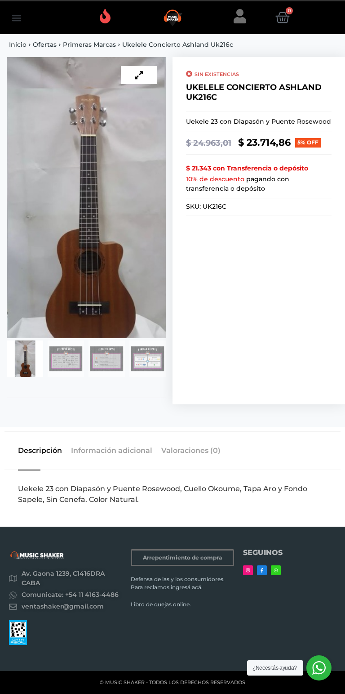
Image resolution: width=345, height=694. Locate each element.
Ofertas (45, 44)
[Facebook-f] (262, 570)
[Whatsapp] (276, 570)
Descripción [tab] (40, 450)
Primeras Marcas (89, 44)
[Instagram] (248, 570)
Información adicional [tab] (111, 450)
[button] (16, 17)
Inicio (18, 44)
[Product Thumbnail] (139, 75)
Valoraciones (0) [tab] (191, 450)
